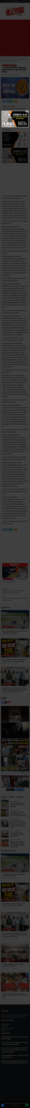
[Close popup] (27, 111)
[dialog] (15, 119)
